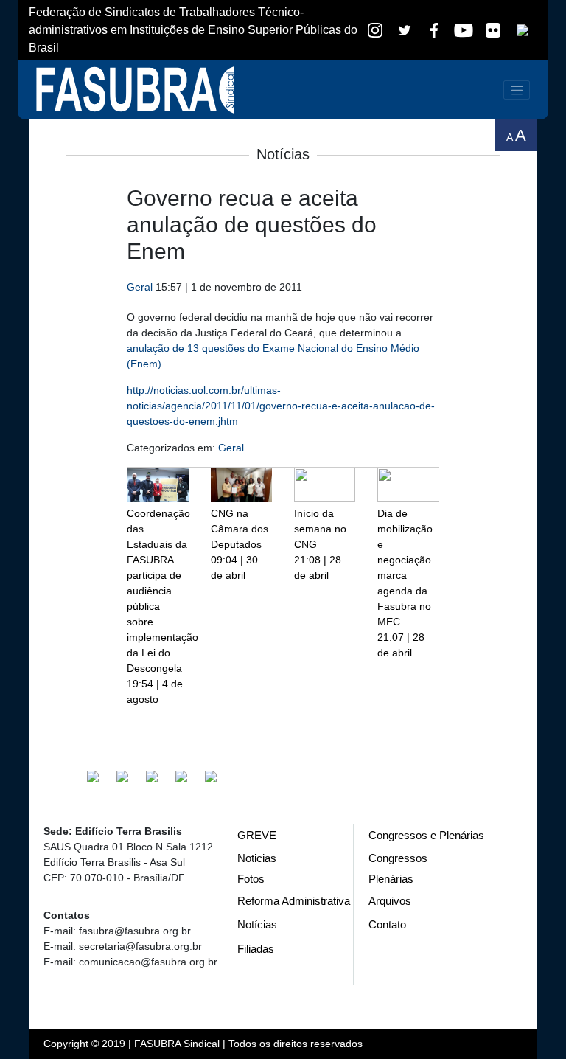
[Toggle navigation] (516, 90)
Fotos (251, 878)
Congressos (397, 858)
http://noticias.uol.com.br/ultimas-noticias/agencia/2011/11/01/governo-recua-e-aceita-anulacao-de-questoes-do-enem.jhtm (281, 405)
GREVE (256, 835)
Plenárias (390, 878)
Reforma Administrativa (293, 901)
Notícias (257, 924)
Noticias (256, 858)
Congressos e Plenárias (426, 835)
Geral (140, 287)
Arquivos (389, 901)
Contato (387, 924)
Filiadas (255, 948)
